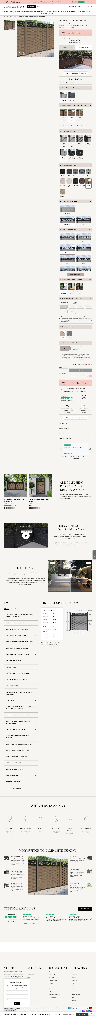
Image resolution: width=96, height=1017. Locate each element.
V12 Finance (51, 991)
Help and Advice (75, 986)
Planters (28, 977)
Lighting (13, 608)
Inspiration (74, 977)
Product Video (68, 47)
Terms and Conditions (27, 1010)
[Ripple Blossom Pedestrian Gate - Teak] (40, 485)
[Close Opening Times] (28, 980)
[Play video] (26, 535)
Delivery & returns (53, 974)
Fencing (6, 608)
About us (51, 971)
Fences (27, 971)
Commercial (74, 974)
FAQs (73, 983)
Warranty (51, 983)
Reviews (73, 991)
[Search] (84, 6)
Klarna (50, 986)
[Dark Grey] (6, 508)
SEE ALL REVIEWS (85, 908)
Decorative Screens (30, 974)
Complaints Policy (52, 997)
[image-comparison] (70, 576)
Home (5, 16)
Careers (73, 1003)
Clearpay (51, 988)
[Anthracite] (10, 508)
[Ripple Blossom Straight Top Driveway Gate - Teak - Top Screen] (15, 485)
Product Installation (85, 47)
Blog (73, 997)
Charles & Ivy (11, 1008)
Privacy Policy (56, 1008)
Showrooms (72, 6)
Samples (94, 555)
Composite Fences (12, 16)
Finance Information (76, 994)
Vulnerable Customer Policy (54, 994)
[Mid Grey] (8, 508)
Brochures (74, 1000)
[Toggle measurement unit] (74, 302)
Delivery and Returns (27, 1008)
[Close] (94, 549)
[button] (15, 1009)
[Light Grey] (12, 508)
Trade (79, 6)
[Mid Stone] (14, 508)
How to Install (74, 980)
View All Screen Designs (75, 274)
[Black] (4, 508)
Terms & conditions (53, 980)
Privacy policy (52, 977)
